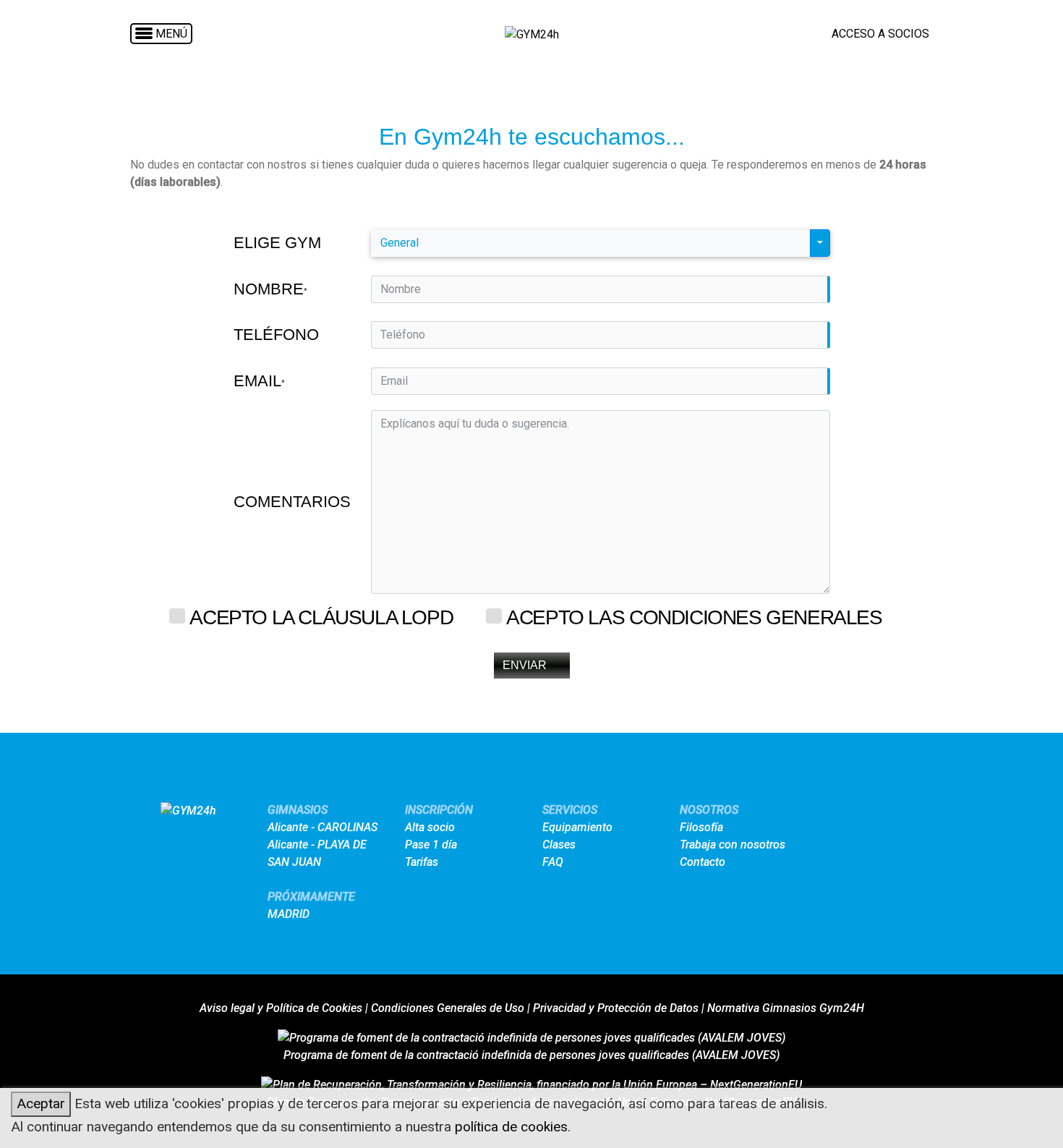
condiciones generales (755, 617)
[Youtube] (861, 814)
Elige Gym (277, 243)
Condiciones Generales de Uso (447, 1008)
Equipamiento (577, 827)
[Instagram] (888, 814)
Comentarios (292, 502)
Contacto (702, 862)
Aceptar (41, 1103)
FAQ (552, 862)
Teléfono (276, 335)
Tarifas (421, 862)
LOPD (427, 617)
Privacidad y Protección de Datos (616, 1008)
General (399, 243)
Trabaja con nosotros (732, 844)
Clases (559, 844)
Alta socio (430, 827)
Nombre (270, 289)
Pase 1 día (431, 844)
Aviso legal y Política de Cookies (281, 1008)
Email (259, 381)
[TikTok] (915, 814)
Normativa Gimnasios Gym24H (785, 1008)
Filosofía (701, 827)
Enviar (525, 665)
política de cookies (511, 1126)
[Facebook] (835, 814)
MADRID (288, 914)
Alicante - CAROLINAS (322, 827)
